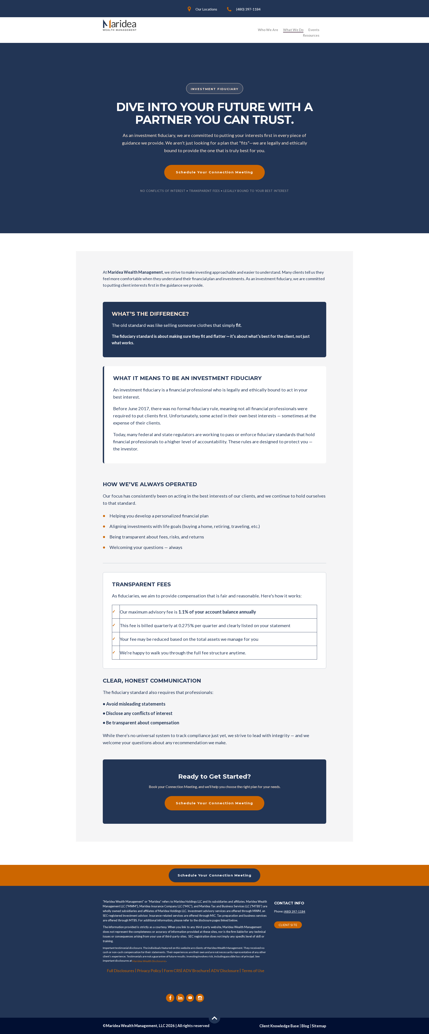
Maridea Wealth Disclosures (149, 961)
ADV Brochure (196, 970)
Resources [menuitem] (311, 35)
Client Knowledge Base (279, 1026)
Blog (305, 1026)
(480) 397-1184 (248, 9)
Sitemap (319, 1026)
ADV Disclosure (225, 970)
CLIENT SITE (288, 925)
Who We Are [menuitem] (268, 30)
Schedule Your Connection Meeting (214, 172)
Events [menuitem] (313, 30)
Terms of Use (253, 970)
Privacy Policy (149, 970)
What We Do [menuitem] (293, 30)
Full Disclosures (120, 970)
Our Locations (206, 9)
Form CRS (172, 970)
